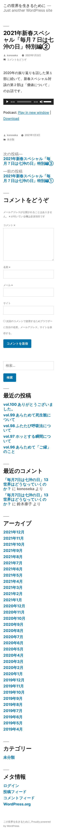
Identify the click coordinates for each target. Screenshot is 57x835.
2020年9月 (13, 624)
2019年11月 (13, 686)
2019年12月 (13, 680)
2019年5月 (13, 723)
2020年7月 (13, 637)
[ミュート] (41, 101)
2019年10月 (14, 692)
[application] (28, 102)
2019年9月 (13, 698)
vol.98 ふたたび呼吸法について (27, 428)
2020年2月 (13, 667)
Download (11, 119)
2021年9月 (13, 550)
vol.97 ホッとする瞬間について (27, 438)
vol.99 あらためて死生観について (27, 417)
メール (8, 285)
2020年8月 (13, 630)
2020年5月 (13, 649)
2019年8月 (13, 704)
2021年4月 (13, 581)
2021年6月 (13, 569)
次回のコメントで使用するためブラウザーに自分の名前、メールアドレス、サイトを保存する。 (27, 327)
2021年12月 (13, 532)
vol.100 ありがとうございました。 (28, 406)
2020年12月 (14, 606)
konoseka (12, 55)
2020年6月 (13, 643)
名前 (6, 267)
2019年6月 (13, 717)
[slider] (48, 101)
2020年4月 (13, 655)
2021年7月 (12, 563)
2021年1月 (12, 600)
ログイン (11, 785)
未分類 (10, 139)
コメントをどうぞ (16, 59)
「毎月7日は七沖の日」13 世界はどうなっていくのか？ (27, 484)
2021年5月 (13, 575)
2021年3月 (13, 587)
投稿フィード (15, 791)
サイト (7, 303)
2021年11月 (13, 538)
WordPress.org (17, 804)
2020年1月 (13, 673)
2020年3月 (13, 661)
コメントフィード (19, 798)
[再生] (7, 101)
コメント (9, 225)
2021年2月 (13, 593)
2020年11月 (14, 612)
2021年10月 (14, 544)
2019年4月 (13, 729)
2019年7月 (12, 710)
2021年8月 (13, 556)
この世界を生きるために (24, 5)
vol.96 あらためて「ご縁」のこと (27, 449)
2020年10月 (14, 618)
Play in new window (33, 112)
